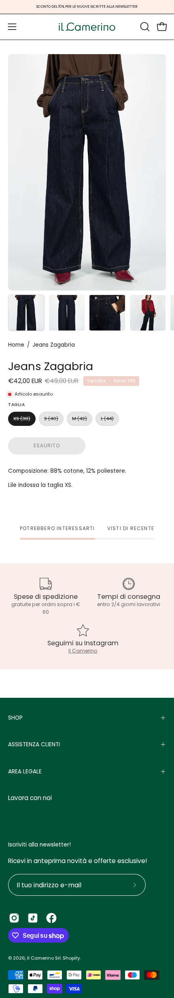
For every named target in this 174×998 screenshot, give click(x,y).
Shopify (71, 958)
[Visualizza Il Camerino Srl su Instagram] (14, 918)
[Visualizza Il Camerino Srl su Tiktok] (33, 918)
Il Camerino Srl (44, 958)
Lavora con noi (30, 798)
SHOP (15, 718)
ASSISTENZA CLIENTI (34, 744)
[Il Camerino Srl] (87, 27)
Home (16, 345)
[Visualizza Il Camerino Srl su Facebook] (51, 918)
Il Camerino (83, 650)
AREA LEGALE (25, 771)
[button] (144, 26)
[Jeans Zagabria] (26, 313)
